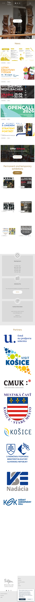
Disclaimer (2, 595)
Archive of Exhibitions (4, 593)
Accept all (22, 599)
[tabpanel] (17, 19)
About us (19, 578)
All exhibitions (17, 172)
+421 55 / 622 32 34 (14, 311)
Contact (19, 585)
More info (17, 28)
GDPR (1, 597)
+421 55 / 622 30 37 (21, 311)
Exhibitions (19, 580)
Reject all (29, 599)
